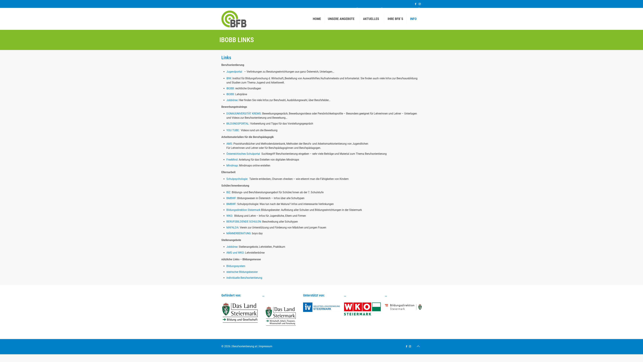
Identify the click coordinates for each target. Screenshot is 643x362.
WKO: (230, 215)
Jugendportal (234, 71)
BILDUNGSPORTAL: (238, 123)
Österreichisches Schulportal (243, 153)
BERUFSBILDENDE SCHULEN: (244, 221)
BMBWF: (231, 198)
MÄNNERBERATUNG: (238, 233)
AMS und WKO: (235, 252)
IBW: (229, 78)
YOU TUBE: (233, 130)
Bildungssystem (235, 266)
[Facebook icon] (415, 4)
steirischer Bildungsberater (242, 272)
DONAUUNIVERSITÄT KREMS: (244, 113)
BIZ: (229, 192)
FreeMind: (232, 159)
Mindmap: (232, 165)
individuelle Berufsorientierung (244, 277)
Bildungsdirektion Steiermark (243, 210)
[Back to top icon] (418, 346)
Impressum (265, 346)
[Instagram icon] (419, 4)
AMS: (229, 143)
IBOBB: (230, 88)
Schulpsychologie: (237, 178)
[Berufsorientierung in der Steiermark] (233, 19)
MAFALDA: (233, 227)
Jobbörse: (232, 100)
